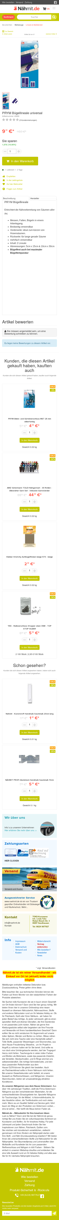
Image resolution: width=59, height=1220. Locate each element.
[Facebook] (55, 2)
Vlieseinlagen (29, 1041)
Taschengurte (26, 1053)
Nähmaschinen (41, 1010)
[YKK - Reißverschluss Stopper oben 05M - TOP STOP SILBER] (29, 605)
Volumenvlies (45, 1041)
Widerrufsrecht (44, 941)
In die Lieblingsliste (14, 180)
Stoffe (9, 1041)
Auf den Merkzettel (14, 184)
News (39, 955)
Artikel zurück (8, 34)
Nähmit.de (41, 1115)
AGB (17, 944)
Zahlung (28, 2)
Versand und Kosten (14, 888)
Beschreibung (9, 198)
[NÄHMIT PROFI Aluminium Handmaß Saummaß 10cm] (29, 760)
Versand (19, 2)
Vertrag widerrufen (42, 945)
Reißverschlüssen (21, 1075)
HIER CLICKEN (12, 860)
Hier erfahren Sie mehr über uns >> (21, 830)
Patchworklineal (12, 1070)
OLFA (11, 1067)
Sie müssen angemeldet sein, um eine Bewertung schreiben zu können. (25, 332)
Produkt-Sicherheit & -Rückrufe (29, 1190)
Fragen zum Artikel (14, 189)
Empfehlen (11, 176)
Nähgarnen (39, 1075)
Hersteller (34, 198)
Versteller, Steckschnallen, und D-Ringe (23, 1058)
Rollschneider (24, 1064)
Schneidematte (37, 1061)
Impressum (20, 941)
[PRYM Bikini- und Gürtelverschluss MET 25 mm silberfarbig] (29, 398)
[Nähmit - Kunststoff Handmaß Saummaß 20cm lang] (29, 693)
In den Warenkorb (22, 161)
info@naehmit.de (12, 922)
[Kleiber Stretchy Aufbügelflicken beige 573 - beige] (29, 536)
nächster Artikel (50, 34)
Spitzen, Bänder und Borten (20, 1036)
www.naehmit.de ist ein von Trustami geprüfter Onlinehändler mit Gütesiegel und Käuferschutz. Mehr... (22, 904)
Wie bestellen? (44, 949)
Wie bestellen (8, 2)
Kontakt (8, 925)
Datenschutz (21, 946)
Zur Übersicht (9, 31)
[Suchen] (54, 17)
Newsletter (42, 952)
